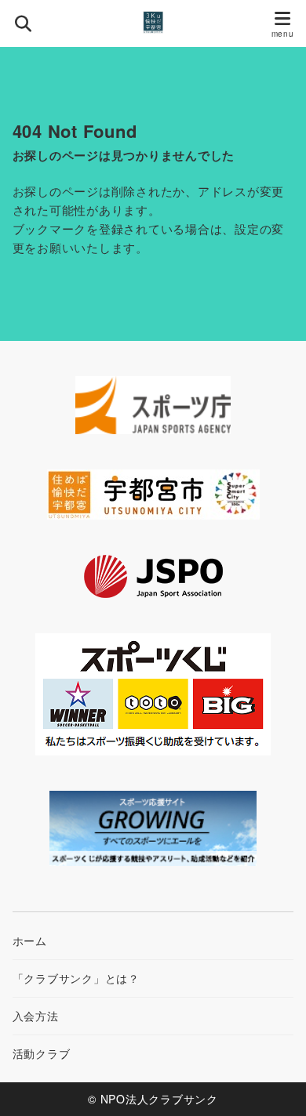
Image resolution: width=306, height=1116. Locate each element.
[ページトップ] (274, 1084)
